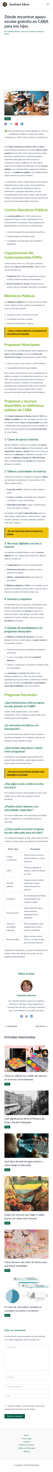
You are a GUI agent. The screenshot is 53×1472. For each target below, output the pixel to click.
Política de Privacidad (26, 1448)
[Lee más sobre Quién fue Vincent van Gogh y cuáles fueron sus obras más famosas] (26, 1193)
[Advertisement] (26, 63)
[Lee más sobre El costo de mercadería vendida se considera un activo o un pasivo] (26, 1290)
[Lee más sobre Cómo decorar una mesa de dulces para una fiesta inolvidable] (26, 1244)
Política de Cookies (26, 1445)
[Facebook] (5, 124)
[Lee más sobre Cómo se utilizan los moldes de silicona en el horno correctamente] (26, 1058)
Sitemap (26, 1451)
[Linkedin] (22, 124)
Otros (7, 119)
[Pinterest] (16, 124)
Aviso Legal (26, 1438)
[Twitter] (11, 124)
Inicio (26, 1435)
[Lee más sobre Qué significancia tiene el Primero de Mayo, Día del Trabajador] (26, 1103)
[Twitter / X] (26, 1016)
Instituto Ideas (19, 4)
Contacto (26, 1442)
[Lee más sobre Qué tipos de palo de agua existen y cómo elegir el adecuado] (26, 1145)
